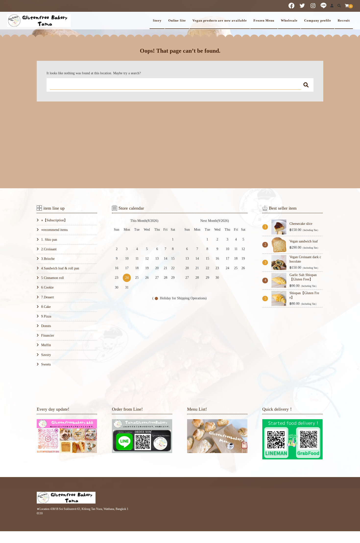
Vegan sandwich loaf (303, 241)
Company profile (317, 20)
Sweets (46, 364)
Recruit (344, 20)
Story (157, 20)
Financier (47, 335)
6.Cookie (47, 287)
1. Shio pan (49, 239)
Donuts (46, 326)
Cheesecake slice (300, 224)
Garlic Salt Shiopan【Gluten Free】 (303, 277)
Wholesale (289, 20)
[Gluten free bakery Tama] (39, 20)
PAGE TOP (347, 522)
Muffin (46, 345)
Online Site (177, 20)
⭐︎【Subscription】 (54, 220)
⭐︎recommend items (54, 230)
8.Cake (46, 307)
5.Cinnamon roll (52, 278)
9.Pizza (46, 316)
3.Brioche (48, 259)
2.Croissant (49, 249)
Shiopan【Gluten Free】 (304, 295)
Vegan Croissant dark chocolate (305, 259)
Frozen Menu (263, 20)
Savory (46, 355)
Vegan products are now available (219, 20)
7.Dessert (47, 297)
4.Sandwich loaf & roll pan (60, 268)
